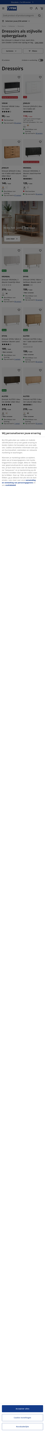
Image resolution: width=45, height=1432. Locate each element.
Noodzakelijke (22, 1426)
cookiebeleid (10, 485)
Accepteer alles (22, 1409)
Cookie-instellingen (22, 1418)
